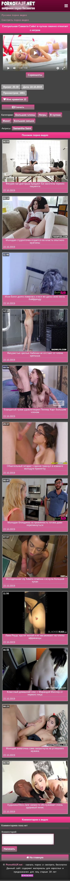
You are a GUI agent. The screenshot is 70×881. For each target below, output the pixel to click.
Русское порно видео (14, 15)
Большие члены (25, 114)
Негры (42, 114)
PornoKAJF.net (14, 864)
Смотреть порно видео (15, 20)
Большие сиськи (24, 120)
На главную (36, 857)
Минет (6, 120)
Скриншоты (35, 75)
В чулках (55, 114)
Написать (9, 848)
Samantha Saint (22, 128)
